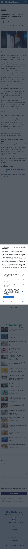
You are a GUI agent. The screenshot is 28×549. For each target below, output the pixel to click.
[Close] (25, 247)
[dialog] (14, 274)
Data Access (14, 301)
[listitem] (14, 272)
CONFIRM (8, 297)
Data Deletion (6, 301)
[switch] (23, 275)
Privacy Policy (22, 301)
